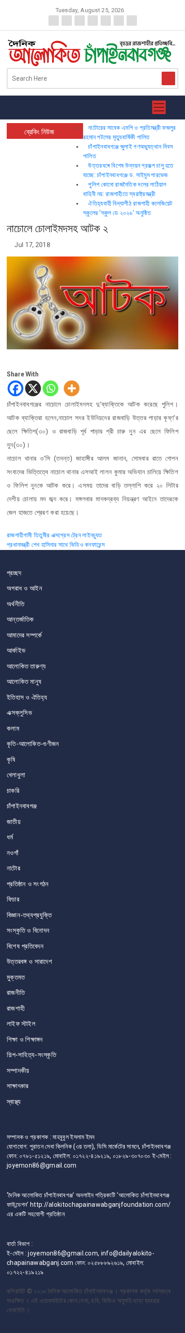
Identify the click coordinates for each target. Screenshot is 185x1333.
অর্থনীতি (15, 604)
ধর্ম (10, 837)
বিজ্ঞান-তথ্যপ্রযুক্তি (29, 915)
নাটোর (13, 868)
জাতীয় (14, 822)
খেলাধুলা (16, 775)
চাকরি (13, 791)
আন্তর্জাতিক (20, 619)
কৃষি (11, 760)
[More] (71, 388)
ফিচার (13, 899)
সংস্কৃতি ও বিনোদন (28, 930)
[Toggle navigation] (159, 107)
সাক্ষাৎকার (18, 1086)
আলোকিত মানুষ (24, 682)
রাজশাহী (16, 1008)
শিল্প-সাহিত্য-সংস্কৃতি (31, 1055)
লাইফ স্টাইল (21, 1024)
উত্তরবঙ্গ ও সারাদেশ (29, 961)
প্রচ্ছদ (14, 573)
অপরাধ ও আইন (24, 588)
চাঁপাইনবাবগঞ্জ (22, 806)
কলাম (13, 728)
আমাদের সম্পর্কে (24, 635)
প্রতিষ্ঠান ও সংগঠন (28, 884)
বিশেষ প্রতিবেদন (25, 946)
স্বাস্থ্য (14, 1102)
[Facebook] (15, 388)
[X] (33, 388)
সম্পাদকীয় (18, 1071)
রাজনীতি (16, 993)
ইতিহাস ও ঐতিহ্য (27, 697)
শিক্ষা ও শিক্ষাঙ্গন (25, 1039)
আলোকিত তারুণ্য (26, 666)
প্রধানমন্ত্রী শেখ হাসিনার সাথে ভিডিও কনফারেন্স (56, 544)
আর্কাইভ (16, 650)
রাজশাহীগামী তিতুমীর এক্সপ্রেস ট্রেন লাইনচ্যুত (54, 535)
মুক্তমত (16, 977)
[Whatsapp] (50, 388)
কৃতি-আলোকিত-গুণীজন (33, 744)
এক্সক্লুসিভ (19, 713)
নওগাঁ (12, 853)
